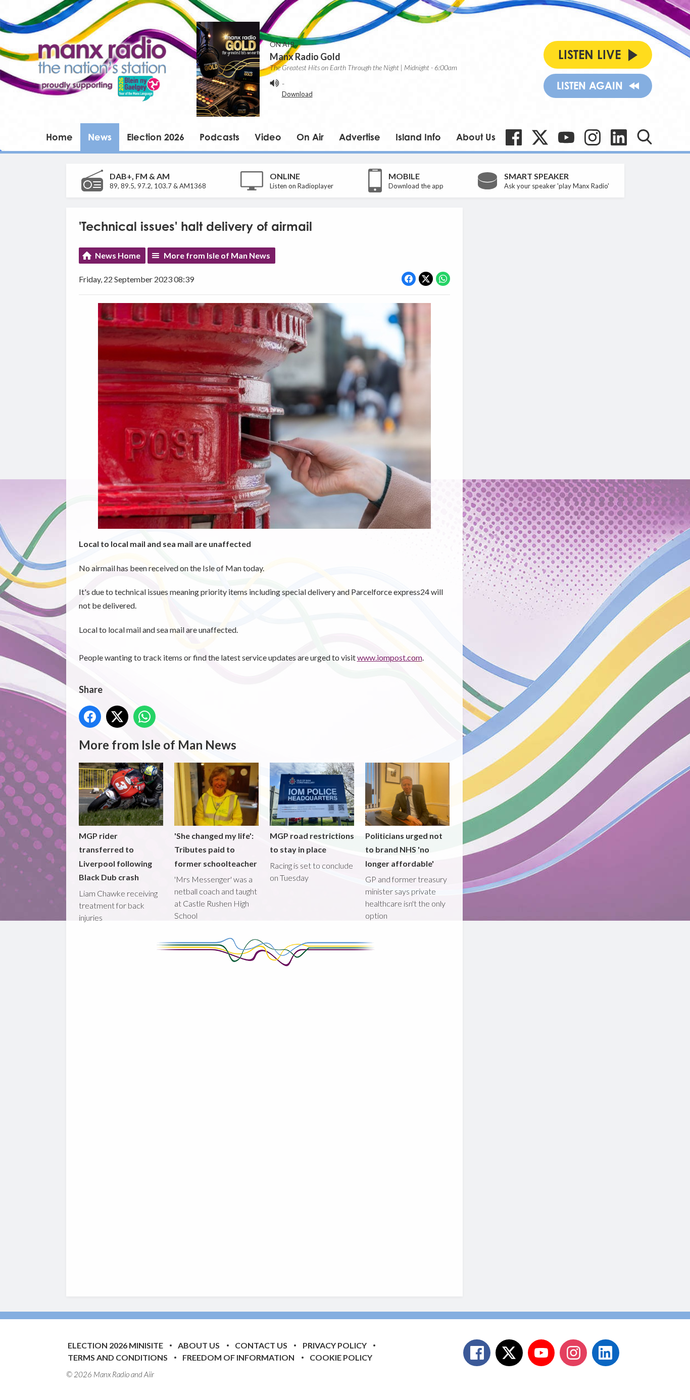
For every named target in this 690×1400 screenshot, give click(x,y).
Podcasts (219, 136)
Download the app (415, 186)
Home (59, 136)
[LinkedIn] (619, 137)
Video (268, 136)
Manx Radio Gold (305, 56)
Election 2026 (155, 136)
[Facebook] (514, 137)
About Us (476, 136)
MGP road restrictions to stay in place (312, 842)
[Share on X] (426, 279)
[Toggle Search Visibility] (644, 136)
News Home (117, 255)
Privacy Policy (335, 1345)
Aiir (149, 1374)
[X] (540, 137)
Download (297, 94)
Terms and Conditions (118, 1357)
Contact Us (261, 1345)
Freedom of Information (238, 1357)
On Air (310, 136)
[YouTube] (566, 137)
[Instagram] (592, 137)
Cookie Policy (341, 1357)
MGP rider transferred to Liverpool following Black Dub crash (115, 856)
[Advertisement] (268, 1123)
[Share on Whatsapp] (443, 279)
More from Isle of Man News (217, 255)
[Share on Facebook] (409, 279)
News (100, 136)
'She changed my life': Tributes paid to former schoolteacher (215, 849)
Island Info (418, 136)
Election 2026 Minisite (115, 1345)
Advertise (359, 136)
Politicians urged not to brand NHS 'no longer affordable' (403, 849)
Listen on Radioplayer (301, 186)
